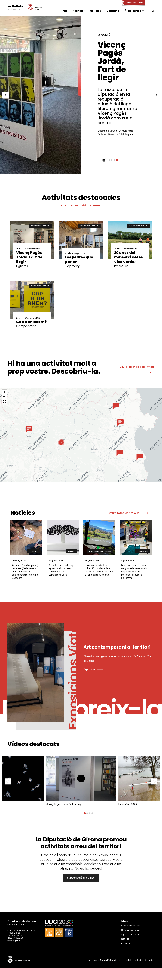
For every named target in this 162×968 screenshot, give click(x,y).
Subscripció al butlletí (81, 877)
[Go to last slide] (5, 95)
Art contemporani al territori (116, 57)
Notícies (125, 938)
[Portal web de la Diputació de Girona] (133, 3)
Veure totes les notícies (124, 513)
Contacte (125, 943)
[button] (29, 429)
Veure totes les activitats (75, 205)
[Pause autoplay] (104, 160)
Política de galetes (145, 960)
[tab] (109, 160)
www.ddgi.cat (13, 940)
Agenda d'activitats (130, 934)
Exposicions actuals (130, 925)
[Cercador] (152, 10)
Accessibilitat (128, 960)
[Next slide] (157, 95)
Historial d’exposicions (131, 930)
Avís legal (92, 960)
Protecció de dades (109, 960)
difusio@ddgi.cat (15, 937)
